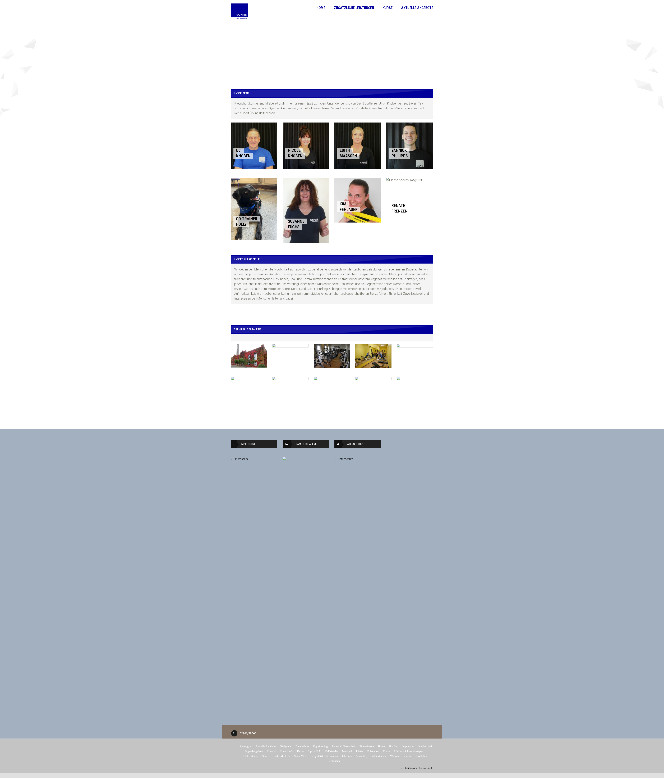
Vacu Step (361, 756)
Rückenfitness (250, 756)
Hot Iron (393, 746)
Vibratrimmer (378, 756)
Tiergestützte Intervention (324, 756)
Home (320, 8)
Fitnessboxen (366, 746)
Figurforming (320, 746)
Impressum (241, 459)
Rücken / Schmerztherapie (408, 751)
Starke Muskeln (281, 756)
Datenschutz (345, 459)
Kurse (388, 8)
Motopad (347, 751)
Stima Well (300, 756)
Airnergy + (245, 746)
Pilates (359, 751)
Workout (395, 756)
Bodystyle (285, 746)
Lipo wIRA (314, 751)
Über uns (347, 756)
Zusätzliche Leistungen (354, 8)
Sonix (265, 756)
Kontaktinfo (286, 751)
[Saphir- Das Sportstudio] (239, 11)
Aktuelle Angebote (417, 8)
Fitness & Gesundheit (343, 746)
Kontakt (271, 751)
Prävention (373, 751)
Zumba (408, 756)
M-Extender (331, 751)
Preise (386, 751)
